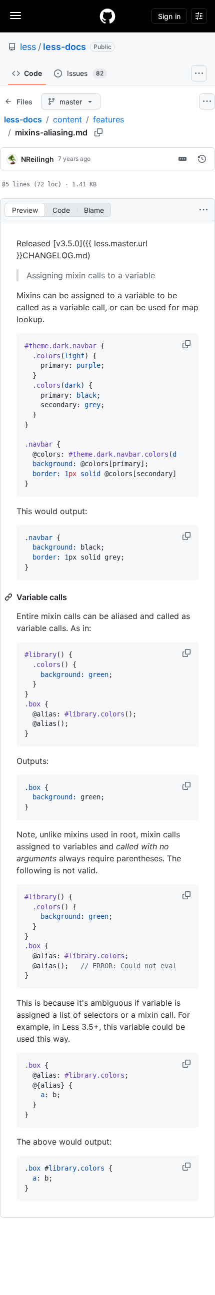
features (108, 119)
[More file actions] (203, 210)
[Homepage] (108, 16)
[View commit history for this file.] (202, 159)
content (67, 119)
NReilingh (37, 159)
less (28, 46)
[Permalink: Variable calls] (9, 597)
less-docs (64, 46)
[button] (187, 344)
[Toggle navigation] (15, 15)
